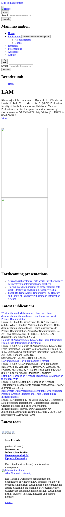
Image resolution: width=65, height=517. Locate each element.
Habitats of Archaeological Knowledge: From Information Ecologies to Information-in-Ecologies (31, 341)
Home (11, 83)
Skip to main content (12, 2)
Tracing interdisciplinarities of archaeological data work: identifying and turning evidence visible (34, 288)
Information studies (15, 470)
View (4, 118)
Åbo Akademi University (18, 473)
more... (8, 502)
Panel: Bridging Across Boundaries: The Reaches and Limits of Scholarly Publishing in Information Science (34, 295)
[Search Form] (4, 61)
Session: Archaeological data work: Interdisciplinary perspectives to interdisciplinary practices (35, 282)
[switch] (2, 6)
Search (4, 15)
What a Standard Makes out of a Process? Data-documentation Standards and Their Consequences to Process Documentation (29, 316)
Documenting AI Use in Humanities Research (25, 360)
